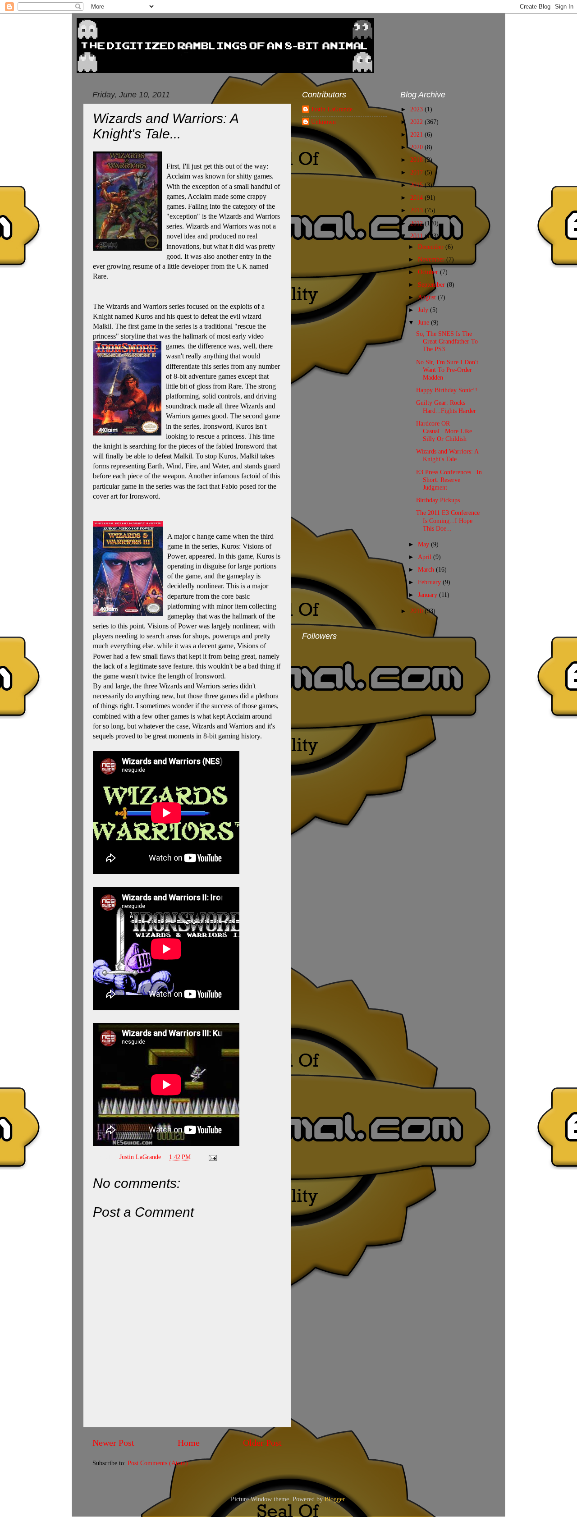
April (425, 556)
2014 (417, 197)
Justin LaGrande (332, 109)
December (431, 246)
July (424, 309)
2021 (417, 134)
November (432, 259)
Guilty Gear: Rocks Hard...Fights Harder (446, 406)
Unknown (323, 121)
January (428, 594)
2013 (417, 210)
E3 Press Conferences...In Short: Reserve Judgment (449, 479)
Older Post (262, 1443)
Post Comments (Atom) (158, 1463)
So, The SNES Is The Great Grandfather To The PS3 (447, 341)
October (429, 271)
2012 (417, 223)
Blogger (334, 1499)
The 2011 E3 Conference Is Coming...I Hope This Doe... (448, 520)
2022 (417, 121)
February (430, 582)
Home (189, 1443)
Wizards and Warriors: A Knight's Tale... (447, 455)
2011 (417, 235)
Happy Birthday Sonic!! (446, 390)
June (424, 322)
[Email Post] (212, 1156)
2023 (417, 109)
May (424, 544)
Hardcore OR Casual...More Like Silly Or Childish (444, 431)
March (427, 569)
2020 (417, 147)
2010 (417, 610)
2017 (417, 172)
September (432, 284)
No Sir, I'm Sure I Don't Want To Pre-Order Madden (447, 369)
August (428, 297)
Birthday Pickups (438, 500)
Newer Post (113, 1443)
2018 (417, 159)
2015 (417, 184)
